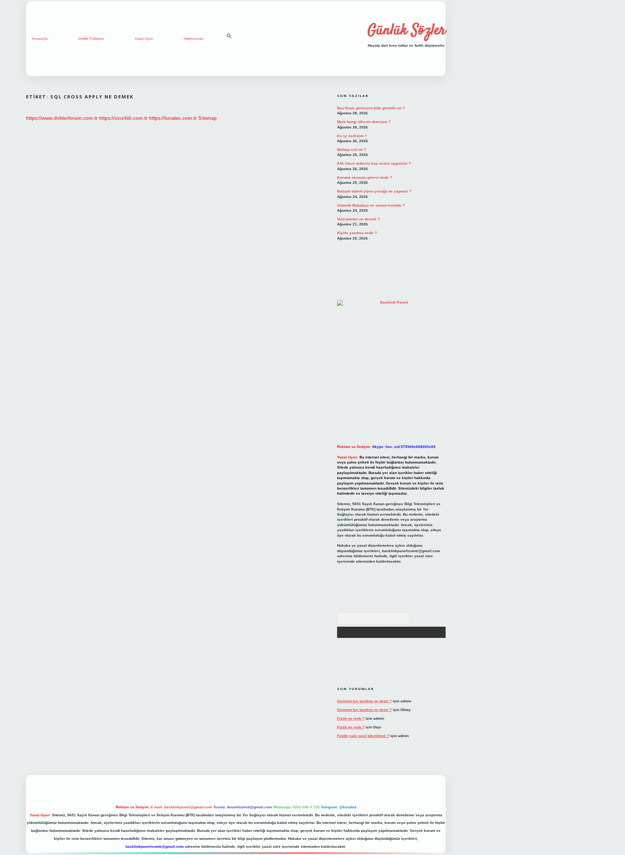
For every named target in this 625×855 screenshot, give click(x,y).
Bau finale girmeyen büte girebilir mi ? (371, 108)
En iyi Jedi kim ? (352, 136)
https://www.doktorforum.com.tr (62, 118)
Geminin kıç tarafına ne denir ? (364, 701)
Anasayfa (40, 39)
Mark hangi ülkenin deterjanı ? (364, 122)
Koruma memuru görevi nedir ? (364, 177)
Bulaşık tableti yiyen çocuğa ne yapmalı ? (374, 191)
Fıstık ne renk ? (351, 718)
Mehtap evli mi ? (351, 150)
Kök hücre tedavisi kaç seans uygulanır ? (374, 163)
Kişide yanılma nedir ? (357, 233)
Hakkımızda (193, 39)
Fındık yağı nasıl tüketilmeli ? (363, 736)
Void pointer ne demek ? (358, 219)
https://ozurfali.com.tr (123, 118)
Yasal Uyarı (144, 39)
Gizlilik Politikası (91, 39)
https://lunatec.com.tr (173, 118)
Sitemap (207, 118)
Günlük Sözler (406, 30)
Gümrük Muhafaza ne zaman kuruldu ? (371, 205)
